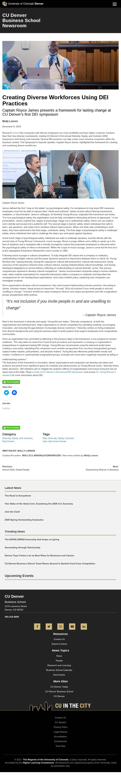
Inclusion (69, 438)
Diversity (52, 438)
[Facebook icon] (37, 627)
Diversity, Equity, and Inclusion (17, 438)
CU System (60, 722)
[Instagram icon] (60, 627)
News (59, 656)
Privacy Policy (60, 727)
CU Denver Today (59, 686)
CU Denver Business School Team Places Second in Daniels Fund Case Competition (50, 563)
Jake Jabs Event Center (54, 441)
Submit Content (59, 644)
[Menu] (115, 4)
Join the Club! (12, 511)
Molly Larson (91, 455)
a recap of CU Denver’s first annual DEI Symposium (58, 372)
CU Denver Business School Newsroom (21, 20)
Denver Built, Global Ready (15, 469)
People (59, 660)
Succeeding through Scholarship (22, 547)
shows (16, 133)
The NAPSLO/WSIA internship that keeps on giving (32, 539)
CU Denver (59, 696)
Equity (61, 438)
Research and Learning (59, 665)
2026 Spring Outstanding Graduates (24, 519)
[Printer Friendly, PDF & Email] (11, 381)
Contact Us (59, 639)
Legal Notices (60, 732)
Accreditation (60, 736)
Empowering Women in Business (102, 469)
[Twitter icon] (48, 627)
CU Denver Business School (59, 691)
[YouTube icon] (72, 627)
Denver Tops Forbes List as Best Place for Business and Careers (39, 555)
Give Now (60, 746)
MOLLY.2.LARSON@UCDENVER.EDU (41, 455)
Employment (60, 741)
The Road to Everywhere (18, 495)
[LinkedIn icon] (83, 627)
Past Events (8, 441)
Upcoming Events (19, 576)
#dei (45, 438)
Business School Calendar (59, 670)
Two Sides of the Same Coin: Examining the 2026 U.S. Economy (39, 503)
